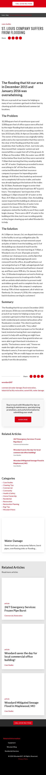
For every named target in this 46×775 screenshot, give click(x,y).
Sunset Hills (28, 390)
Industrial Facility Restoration (12, 390)
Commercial (8, 488)
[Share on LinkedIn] (16, 38)
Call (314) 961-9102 (24, 4)
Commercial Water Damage (12, 388)
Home (3, 15)
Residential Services (12, 751)
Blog (7, 15)
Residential (7, 499)
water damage (38, 390)
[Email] (20, 38)
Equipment (12, 743)
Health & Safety (9, 493)
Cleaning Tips (8, 485)
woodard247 (7, 382)
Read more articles (10, 572)
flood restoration (29, 388)
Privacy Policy (23, 759)
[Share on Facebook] (9, 38)
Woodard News (9, 509)
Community (7, 490)
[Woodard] (23, 10)
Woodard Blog (12, 747)
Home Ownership (10, 496)
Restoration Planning (11, 504)
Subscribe (23, 419)
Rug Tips (6, 507)
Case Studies (6, 24)
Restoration (7, 501)
